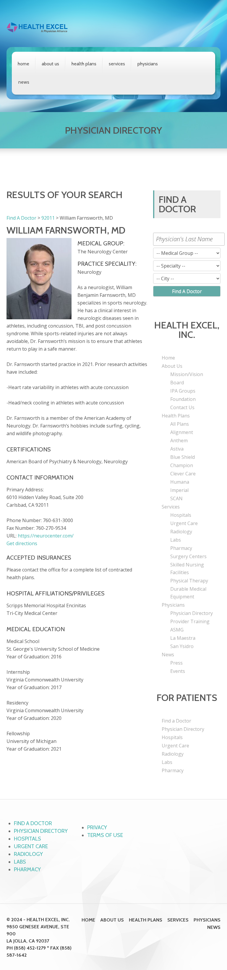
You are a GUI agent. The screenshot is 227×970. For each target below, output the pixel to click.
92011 (48, 218)
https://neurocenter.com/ (46, 535)
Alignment (181, 432)
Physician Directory (191, 613)
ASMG (177, 629)
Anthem (179, 440)
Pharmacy (181, 548)
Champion (181, 465)
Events (177, 671)
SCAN (176, 498)
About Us (50, 64)
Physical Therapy (189, 580)
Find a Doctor (176, 721)
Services (117, 64)
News (23, 82)
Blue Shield (182, 457)
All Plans (179, 424)
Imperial (179, 490)
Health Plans (84, 64)
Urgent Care (184, 523)
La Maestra (182, 638)
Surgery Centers (188, 556)
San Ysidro (182, 646)
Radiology (181, 531)
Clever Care (183, 473)
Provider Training (190, 621)
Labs (175, 540)
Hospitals (180, 515)
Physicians (147, 64)
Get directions (22, 543)
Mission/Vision (186, 374)
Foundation (183, 399)
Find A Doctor (21, 218)
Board (177, 382)
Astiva (177, 449)
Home (23, 64)
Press (176, 663)
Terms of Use (105, 835)
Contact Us (182, 407)
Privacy (97, 827)
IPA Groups (182, 391)
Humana (179, 482)
